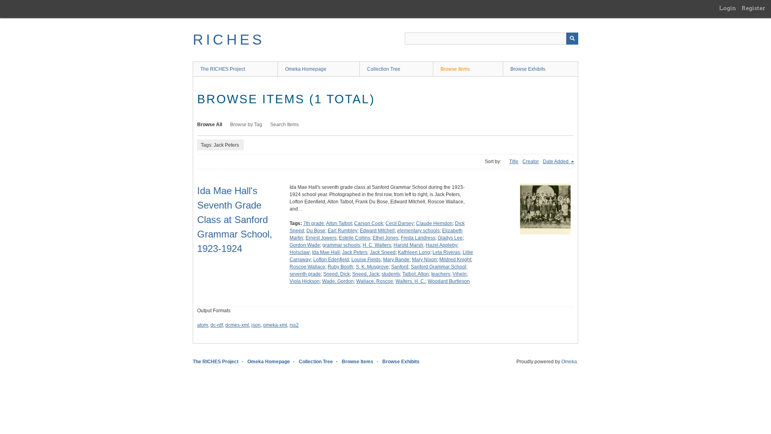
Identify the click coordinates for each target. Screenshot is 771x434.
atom (202, 325)
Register (753, 8)
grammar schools (341, 245)
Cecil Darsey (400, 223)
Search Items (284, 124)
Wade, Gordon (338, 281)
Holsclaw (300, 252)
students (390, 274)
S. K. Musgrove (372, 267)
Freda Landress (418, 238)
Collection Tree (383, 69)
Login (727, 8)
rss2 (294, 325)
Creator (530, 161)
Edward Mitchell (377, 230)
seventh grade (305, 274)
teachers (440, 274)
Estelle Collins (354, 238)
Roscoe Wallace (307, 267)
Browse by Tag (246, 124)
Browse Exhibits (527, 69)
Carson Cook (368, 223)
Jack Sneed (383, 252)
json (256, 325)
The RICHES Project (222, 69)
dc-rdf (216, 325)
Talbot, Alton (415, 274)
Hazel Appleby (441, 245)
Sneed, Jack (365, 274)
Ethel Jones (385, 238)
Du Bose (315, 230)
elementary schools (418, 230)
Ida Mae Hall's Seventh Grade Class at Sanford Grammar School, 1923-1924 (234, 219)
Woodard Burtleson (449, 281)
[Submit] (572, 39)
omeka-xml (275, 325)
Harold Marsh (408, 245)
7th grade (313, 223)
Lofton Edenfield (331, 259)
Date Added (556, 161)
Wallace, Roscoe (374, 281)
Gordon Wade (305, 245)
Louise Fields (366, 259)
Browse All (209, 124)
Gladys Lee (450, 238)
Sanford (399, 267)
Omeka (569, 361)
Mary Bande (396, 259)
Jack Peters (354, 252)
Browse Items (455, 69)
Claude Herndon (434, 223)
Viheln (460, 274)
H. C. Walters (377, 245)
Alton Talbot (339, 223)
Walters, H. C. (410, 281)
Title (513, 161)
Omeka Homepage (305, 69)
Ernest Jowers (321, 238)
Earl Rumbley (342, 230)
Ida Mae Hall (326, 252)
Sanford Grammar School (438, 267)
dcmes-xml (237, 325)
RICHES (229, 39)
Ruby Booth (340, 267)
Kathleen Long (414, 252)
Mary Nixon (424, 259)
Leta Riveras (446, 252)
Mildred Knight (455, 259)
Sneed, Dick (336, 274)
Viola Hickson (305, 281)
